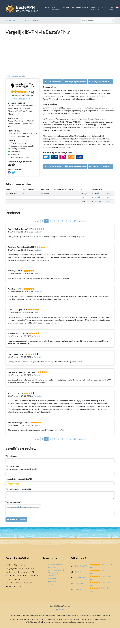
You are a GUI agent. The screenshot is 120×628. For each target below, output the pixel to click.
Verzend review (17, 519)
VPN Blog (111, 8)
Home (46, 7)
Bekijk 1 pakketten (76, 82)
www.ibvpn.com (22, 99)
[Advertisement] (60, 57)
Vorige (36, 221)
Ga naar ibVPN (53, 82)
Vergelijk (65, 7)
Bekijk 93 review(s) (101, 82)
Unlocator (79, 589)
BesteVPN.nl (11, 20)
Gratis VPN (92, 8)
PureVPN (78, 572)
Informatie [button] (102, 7)
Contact (51, 584)
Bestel (109, 193)
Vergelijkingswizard (80, 7)
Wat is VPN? (53, 573)
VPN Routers (53, 578)
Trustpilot (37, 232)
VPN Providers (24, 20)
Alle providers (56, 8)
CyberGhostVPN (81, 566)
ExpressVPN (80, 578)
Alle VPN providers (55, 564)
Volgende (82, 221)
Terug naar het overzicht (15, 76)
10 (75, 221)
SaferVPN (79, 583)
